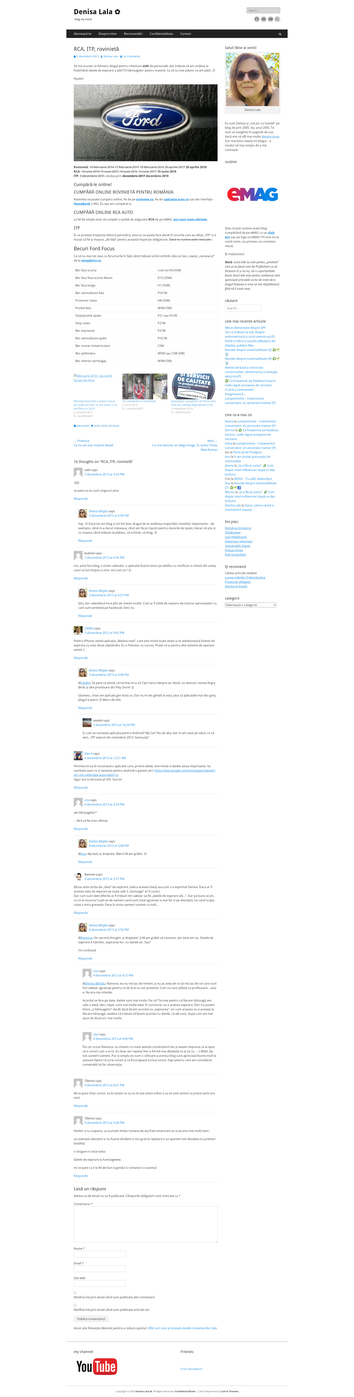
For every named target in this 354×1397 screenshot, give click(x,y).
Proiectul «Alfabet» (238, 582)
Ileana (229, 421)
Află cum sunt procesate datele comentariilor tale (182, 1328)
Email (79, 1263)
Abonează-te (82, 34)
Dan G (88, 754)
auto (97, 425)
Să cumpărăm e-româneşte (139, 401)
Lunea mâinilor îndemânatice (245, 577)
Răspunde (81, 499)
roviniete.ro (144, 199)
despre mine (270, 136)
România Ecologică (238, 528)
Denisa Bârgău (98, 511)
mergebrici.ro (91, 260)
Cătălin (88, 628)
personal (113, 425)
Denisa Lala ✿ (97, 12)
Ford (104, 425)
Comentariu (83, 1204)
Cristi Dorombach (191, 1369)
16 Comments (131, 56)
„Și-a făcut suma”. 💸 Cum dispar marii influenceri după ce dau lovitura (250, 469)
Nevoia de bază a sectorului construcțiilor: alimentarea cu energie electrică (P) (251, 371)
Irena (228, 443)
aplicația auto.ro (176, 199)
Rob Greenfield (235, 555)
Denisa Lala (111, 56)
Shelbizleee (233, 533)
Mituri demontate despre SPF (245, 328)
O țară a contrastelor (239, 390)
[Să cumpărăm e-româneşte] (144, 386)
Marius (230, 492)
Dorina (230, 430)
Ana (227, 457)
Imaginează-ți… (235, 394)
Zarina (229, 465)
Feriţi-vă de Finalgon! (247, 452)
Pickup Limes (234, 550)
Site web (79, 1278)
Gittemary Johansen (239, 541)
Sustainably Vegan (237, 546)
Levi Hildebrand (236, 537)
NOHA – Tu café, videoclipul (253, 479)
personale (83, 425)
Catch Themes (229, 1391)
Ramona (86, 938)
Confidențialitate (161, 34)
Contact (185, 34)
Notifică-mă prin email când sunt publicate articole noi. (112, 1310)
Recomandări (133, 34)
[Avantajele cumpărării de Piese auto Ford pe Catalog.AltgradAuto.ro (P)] (193, 386)
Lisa (87, 800)
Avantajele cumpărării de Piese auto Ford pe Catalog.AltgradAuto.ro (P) (193, 403)
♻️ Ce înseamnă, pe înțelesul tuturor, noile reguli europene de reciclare (251, 434)
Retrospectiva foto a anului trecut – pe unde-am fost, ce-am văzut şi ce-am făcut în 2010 (96, 404)
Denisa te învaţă (236, 586)
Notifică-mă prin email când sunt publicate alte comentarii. (114, 1297)
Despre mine (108, 34)
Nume (79, 1249)
